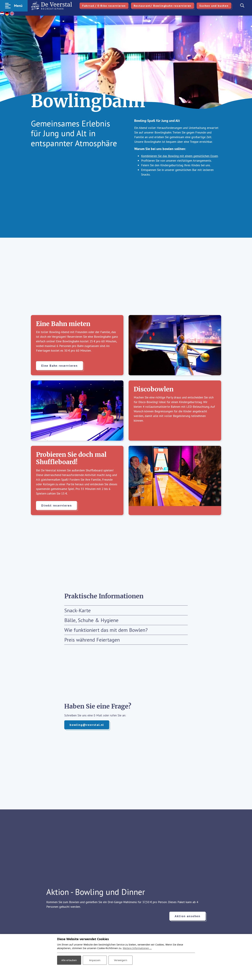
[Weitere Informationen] (175, 480)
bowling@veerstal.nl (87, 725)
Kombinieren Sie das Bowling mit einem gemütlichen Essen (179, 156)
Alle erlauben (69, 960)
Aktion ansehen (187, 916)
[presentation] (3, 67)
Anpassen (94, 960)
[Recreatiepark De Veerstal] (51, 6)
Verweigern (120, 960)
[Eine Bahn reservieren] (175, 345)
